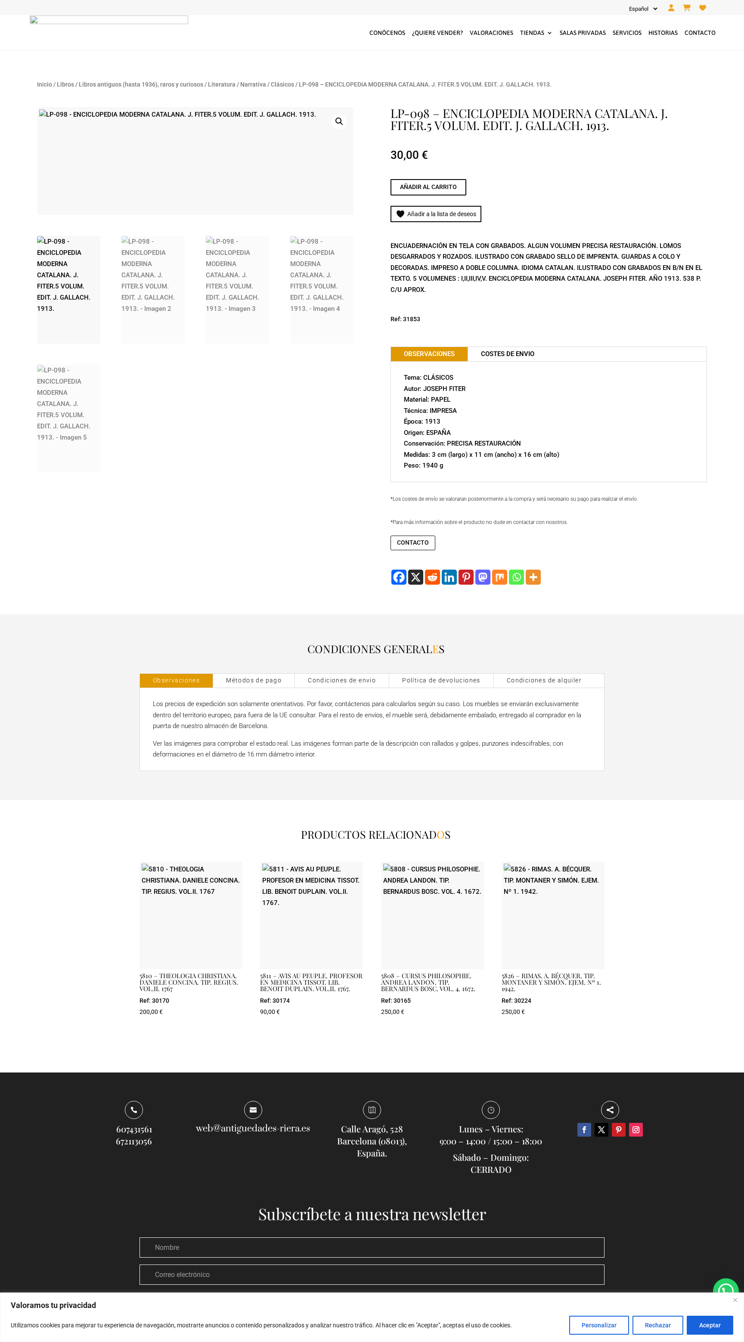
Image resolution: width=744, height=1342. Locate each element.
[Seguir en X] (601, 1130)
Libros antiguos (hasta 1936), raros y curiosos (141, 84)
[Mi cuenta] (671, 8)
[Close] (735, 1300)
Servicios (627, 32)
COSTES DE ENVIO (507, 354)
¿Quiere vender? (437, 32)
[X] (415, 577)
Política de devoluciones (441, 680)
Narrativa (253, 84)
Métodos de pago (254, 680)
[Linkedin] (449, 577)
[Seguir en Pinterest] (619, 1130)
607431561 (134, 1128)
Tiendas (532, 32)
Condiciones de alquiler (544, 680)
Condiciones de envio (342, 680)
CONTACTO (413, 542)
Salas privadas (583, 32)
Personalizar (599, 1325)
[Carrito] (687, 8)
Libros (65, 84)
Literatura (222, 84)
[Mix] (499, 577)
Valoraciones (491, 32)
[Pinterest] (466, 577)
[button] (339, 121)
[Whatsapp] (516, 577)
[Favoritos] (702, 8)
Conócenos (387, 32)
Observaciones (176, 680)
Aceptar (710, 1325)
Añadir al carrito (428, 186)
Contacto (700, 32)
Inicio (44, 84)
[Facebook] (398, 577)
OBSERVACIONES (429, 354)
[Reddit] (432, 577)
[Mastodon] (482, 577)
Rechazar (658, 1325)
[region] (372, 1317)
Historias (663, 32)
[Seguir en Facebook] (584, 1130)
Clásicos (282, 84)
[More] (533, 577)
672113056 (134, 1141)
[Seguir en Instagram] (636, 1130)
